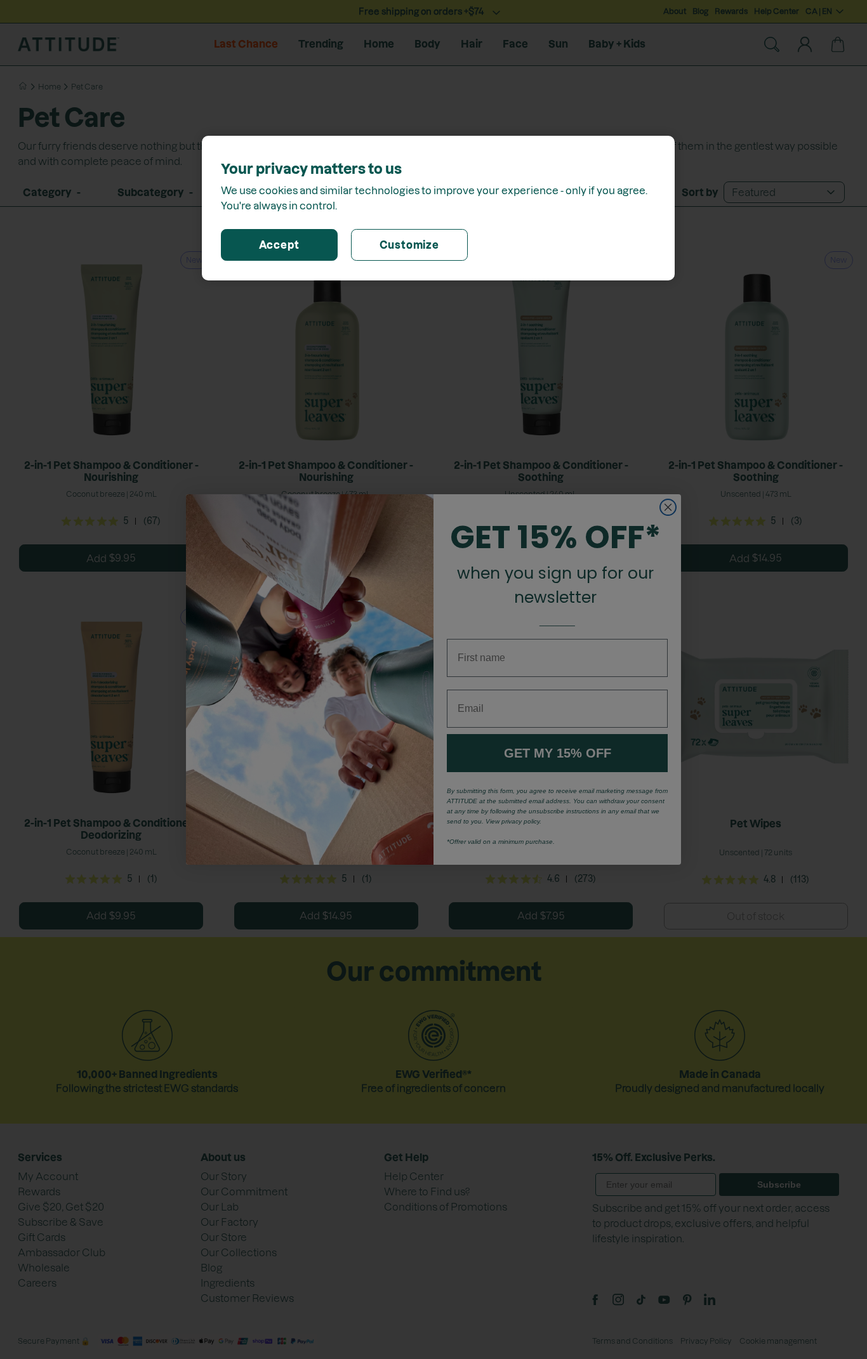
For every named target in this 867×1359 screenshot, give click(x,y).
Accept (279, 245)
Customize (409, 245)
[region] (438, 208)
